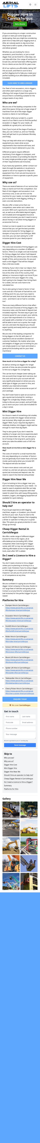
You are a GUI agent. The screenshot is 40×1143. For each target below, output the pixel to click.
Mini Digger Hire (10, 768)
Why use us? (9, 761)
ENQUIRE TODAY (20, 699)
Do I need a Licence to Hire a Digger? (18, 782)
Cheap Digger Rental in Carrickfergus (18, 778)
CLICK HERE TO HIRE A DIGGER (20, 83)
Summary (8, 785)
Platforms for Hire (11, 789)
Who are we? (9, 758)
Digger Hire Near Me (12, 772)
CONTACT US (20, 356)
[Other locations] (30, 4)
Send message (20, 745)
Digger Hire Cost (10, 765)
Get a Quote (20, 24)
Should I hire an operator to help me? (18, 775)
